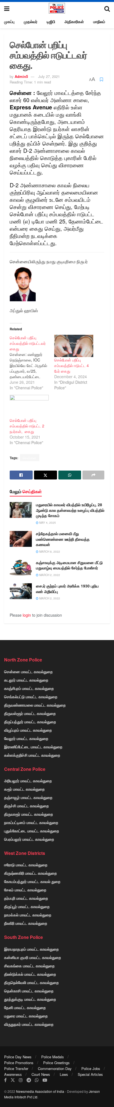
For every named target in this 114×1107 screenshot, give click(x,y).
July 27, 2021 (49, 76)
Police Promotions (18, 1062)
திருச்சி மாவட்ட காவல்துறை (26, 805)
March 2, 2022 (49, 575)
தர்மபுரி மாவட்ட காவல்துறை (26, 898)
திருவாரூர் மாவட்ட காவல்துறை (28, 814)
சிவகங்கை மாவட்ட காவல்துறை (29, 965)
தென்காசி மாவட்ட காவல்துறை (28, 990)
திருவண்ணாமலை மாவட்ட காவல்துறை (35, 705)
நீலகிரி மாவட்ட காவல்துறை (25, 923)
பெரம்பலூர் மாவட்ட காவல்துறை (29, 839)
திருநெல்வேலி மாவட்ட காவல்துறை (31, 982)
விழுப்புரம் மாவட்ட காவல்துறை (28, 730)
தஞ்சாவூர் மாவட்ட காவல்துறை (28, 797)
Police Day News (18, 1056)
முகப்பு (9, 21)
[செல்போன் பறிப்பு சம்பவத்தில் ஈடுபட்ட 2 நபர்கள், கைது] (29, 406)
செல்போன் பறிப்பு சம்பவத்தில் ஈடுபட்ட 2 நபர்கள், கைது (27, 425)
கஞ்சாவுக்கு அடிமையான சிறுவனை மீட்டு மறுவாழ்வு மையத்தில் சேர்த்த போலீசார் (69, 565)
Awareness (13, 1074)
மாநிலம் (99, 21)
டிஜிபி (51, 21)
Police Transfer (16, 1068)
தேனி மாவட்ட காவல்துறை (25, 1007)
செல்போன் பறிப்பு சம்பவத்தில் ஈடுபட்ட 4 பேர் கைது (71, 365)
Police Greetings (56, 1062)
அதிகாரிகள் (74, 21)
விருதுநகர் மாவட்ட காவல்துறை (28, 1024)
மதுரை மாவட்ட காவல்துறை (26, 1016)
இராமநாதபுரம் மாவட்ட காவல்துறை (31, 949)
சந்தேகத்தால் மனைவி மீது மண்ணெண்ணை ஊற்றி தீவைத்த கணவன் (63, 539)
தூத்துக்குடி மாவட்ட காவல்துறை (30, 999)
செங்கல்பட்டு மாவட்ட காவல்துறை (30, 696)
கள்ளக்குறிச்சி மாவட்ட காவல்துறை (32, 755)
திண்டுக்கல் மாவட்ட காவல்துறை (30, 974)
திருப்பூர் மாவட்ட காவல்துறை (27, 906)
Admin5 (21, 76)
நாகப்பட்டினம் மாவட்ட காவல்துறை (31, 822)
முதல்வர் (30, 21)
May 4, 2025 (47, 523)
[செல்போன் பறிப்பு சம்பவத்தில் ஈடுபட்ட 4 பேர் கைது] (73, 346)
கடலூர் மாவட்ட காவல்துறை (26, 680)
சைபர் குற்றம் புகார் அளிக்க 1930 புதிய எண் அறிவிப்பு (67, 588)
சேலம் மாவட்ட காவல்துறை (25, 889)
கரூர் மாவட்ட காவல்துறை (24, 789)
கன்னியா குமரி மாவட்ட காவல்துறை (32, 957)
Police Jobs (90, 1068)
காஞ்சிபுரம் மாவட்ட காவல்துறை (29, 688)
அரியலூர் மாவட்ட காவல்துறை (28, 780)
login (27, 615)
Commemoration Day (55, 1068)
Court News (41, 1074)
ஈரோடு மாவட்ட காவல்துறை (25, 864)
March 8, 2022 (49, 552)
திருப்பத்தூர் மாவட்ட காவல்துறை (30, 721)
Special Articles (90, 1074)
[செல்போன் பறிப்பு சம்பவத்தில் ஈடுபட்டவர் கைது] (32, 362)
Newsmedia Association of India (40, 1091)
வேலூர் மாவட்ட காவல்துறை (26, 738)
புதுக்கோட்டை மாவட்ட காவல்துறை (31, 830)
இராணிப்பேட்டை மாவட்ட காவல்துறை (33, 746)
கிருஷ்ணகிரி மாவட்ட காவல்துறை (30, 873)
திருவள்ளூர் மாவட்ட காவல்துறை (30, 713)
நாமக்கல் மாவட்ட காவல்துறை (27, 914)
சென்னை (30, 457)
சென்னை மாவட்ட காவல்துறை (28, 671)
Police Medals (52, 1056)
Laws (64, 1074)
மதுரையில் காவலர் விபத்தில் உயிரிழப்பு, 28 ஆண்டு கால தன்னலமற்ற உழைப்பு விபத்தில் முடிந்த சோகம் (70, 510)
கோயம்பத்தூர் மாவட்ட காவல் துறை (32, 881)
